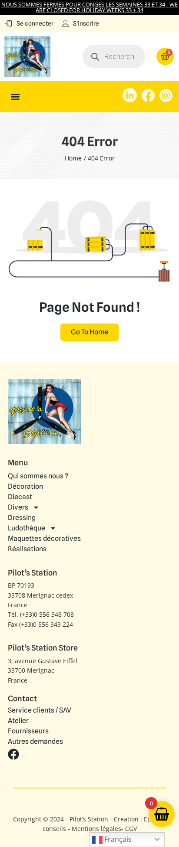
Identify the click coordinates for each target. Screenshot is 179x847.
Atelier (18, 720)
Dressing (22, 517)
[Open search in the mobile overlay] (114, 56)
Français (117, 839)
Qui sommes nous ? (38, 476)
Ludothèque (26, 528)
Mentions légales (96, 828)
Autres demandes (35, 741)
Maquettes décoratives (44, 538)
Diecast (20, 497)
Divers (18, 507)
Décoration (25, 486)
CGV (131, 828)
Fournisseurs (28, 731)
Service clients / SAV (39, 710)
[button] (15, 96)
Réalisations (27, 549)
